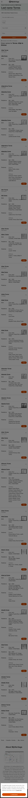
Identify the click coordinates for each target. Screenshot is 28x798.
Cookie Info (19, 790)
